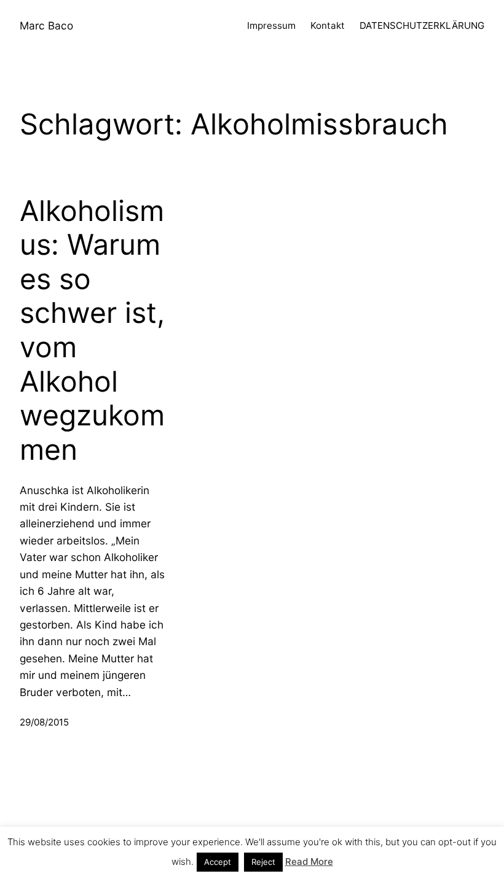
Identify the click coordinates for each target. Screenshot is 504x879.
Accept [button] (217, 862)
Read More (309, 861)
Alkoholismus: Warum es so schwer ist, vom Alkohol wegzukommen (92, 330)
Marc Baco (46, 25)
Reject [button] (263, 862)
